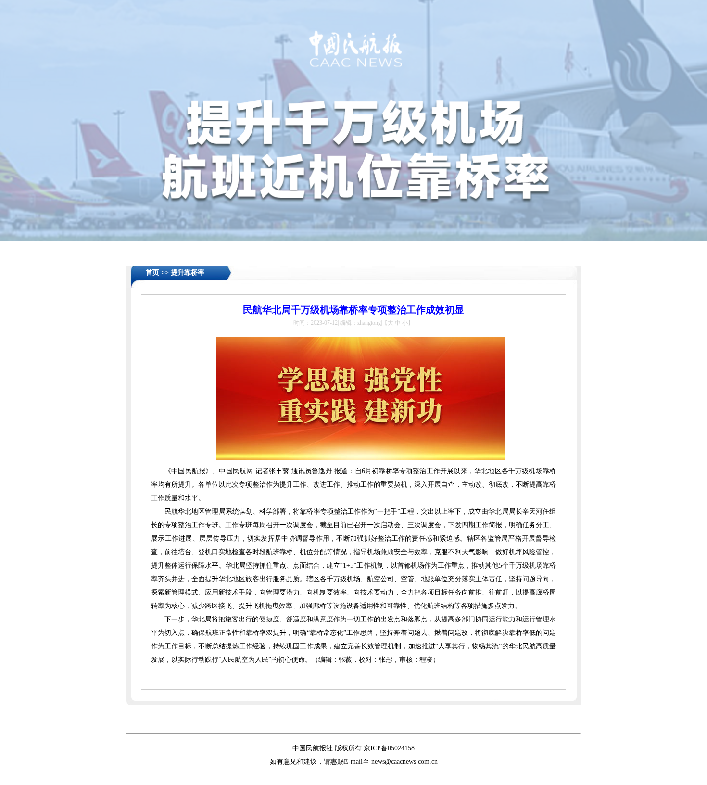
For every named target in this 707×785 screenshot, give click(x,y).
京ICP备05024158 (389, 748)
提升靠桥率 (187, 272)
